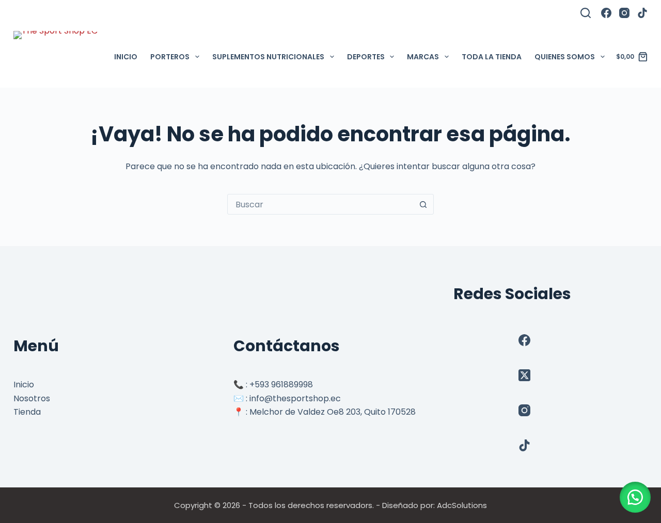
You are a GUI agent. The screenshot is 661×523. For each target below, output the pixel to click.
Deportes (366, 57)
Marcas (423, 57)
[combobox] (321, 204)
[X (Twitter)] (524, 375)
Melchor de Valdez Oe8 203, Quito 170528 (332, 412)
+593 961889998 (281, 384)
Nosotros (31, 398)
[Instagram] (624, 13)
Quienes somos (564, 57)
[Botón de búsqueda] (423, 204)
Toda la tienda (492, 57)
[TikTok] (642, 13)
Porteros (170, 57)
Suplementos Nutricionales (268, 57)
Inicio (125, 57)
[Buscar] (585, 13)
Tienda (27, 412)
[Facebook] (606, 13)
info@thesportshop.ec (295, 398)
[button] (635, 497)
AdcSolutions (462, 505)
